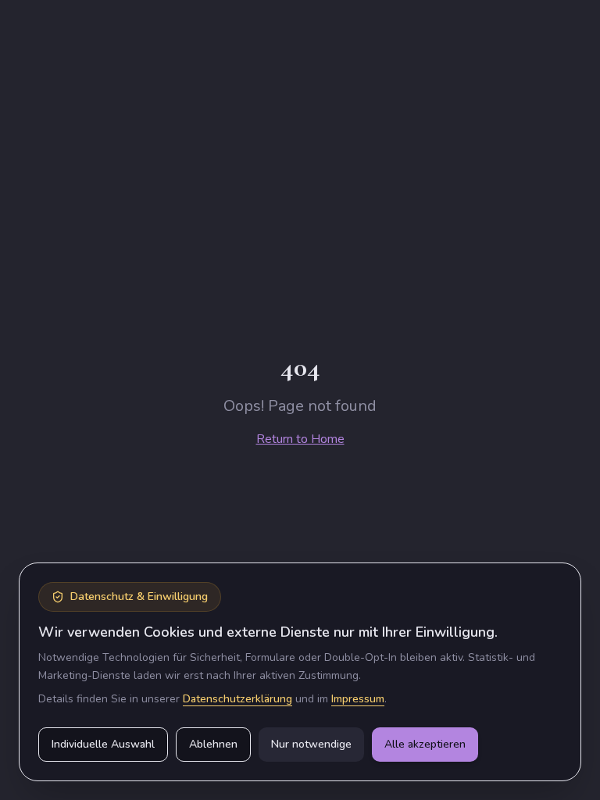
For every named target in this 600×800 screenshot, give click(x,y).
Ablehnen (213, 744)
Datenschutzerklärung (237, 698)
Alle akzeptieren (425, 744)
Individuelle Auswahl (103, 744)
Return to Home (300, 439)
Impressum (357, 698)
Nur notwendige (311, 744)
